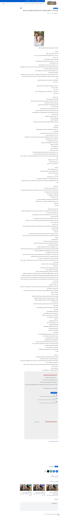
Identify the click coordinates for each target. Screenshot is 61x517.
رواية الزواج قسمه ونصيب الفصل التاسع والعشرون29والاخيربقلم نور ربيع (52, 494)
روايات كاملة (42, 3)
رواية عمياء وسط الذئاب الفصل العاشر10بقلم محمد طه (47, 399)
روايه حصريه (55, 8)
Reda (55, 13)
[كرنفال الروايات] (51, 3)
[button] (54, 471)
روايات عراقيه (31, 3)
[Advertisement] (39, 24)
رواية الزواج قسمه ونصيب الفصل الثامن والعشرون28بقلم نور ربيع (39, 494)
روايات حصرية (36, 3)
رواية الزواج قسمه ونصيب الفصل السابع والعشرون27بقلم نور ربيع (26, 494)
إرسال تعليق (54, 503)
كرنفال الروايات (46, 514)
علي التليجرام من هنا (33, 384)
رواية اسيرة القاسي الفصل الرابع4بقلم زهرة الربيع (48, 396)
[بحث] (3, 4)
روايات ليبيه (26, 3)
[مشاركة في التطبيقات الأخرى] (45, 471)
